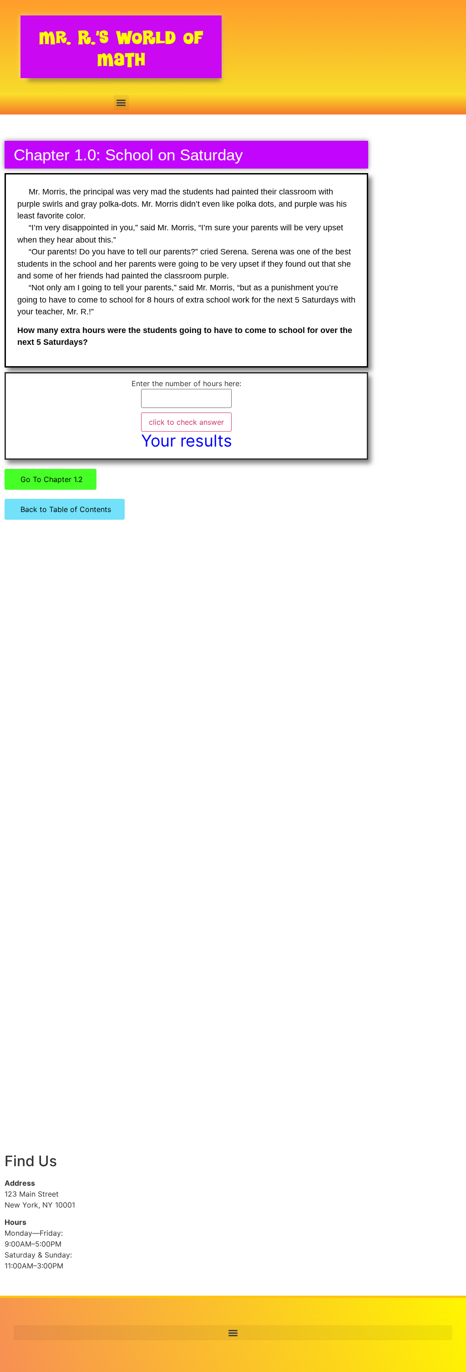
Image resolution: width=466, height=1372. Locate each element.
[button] (121, 102)
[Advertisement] (47, 687)
